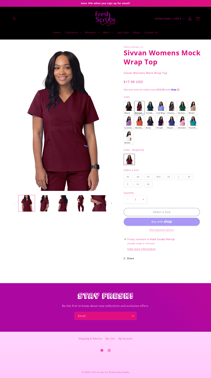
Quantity (129, 192)
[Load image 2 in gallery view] (44, 203)
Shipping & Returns (90, 338)
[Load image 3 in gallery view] (63, 203)
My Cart (110, 338)
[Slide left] (14, 203)
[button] (14, 18)
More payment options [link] (162, 229)
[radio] (129, 108)
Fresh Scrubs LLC (99, 372)
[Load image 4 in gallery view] (81, 203)
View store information (141, 249)
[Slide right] (111, 203)
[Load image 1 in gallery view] (26, 203)
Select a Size (131, 169)
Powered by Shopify (119, 372)
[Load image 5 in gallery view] (99, 203)
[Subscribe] (132, 316)
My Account (125, 338)
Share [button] (130, 258)
